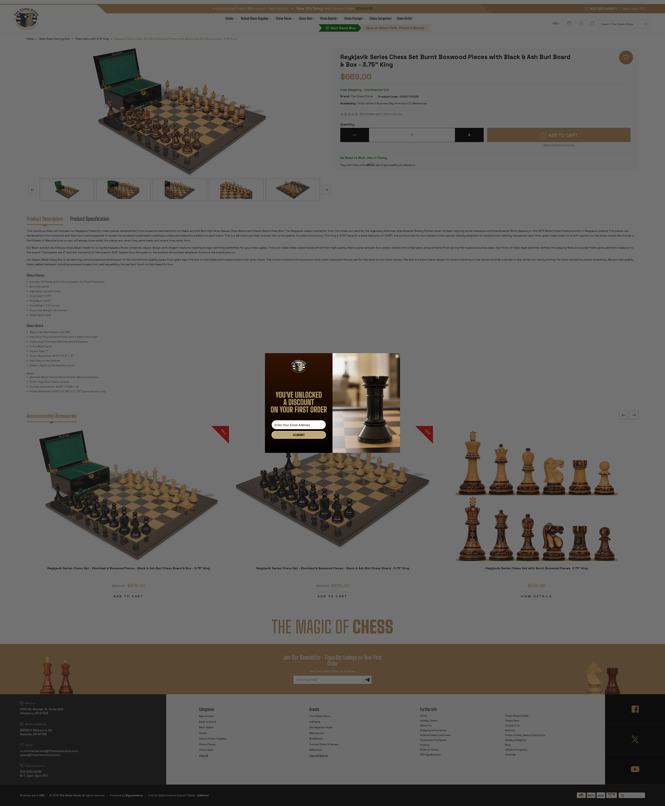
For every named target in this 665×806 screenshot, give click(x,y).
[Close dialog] (397, 356)
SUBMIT (299, 435)
